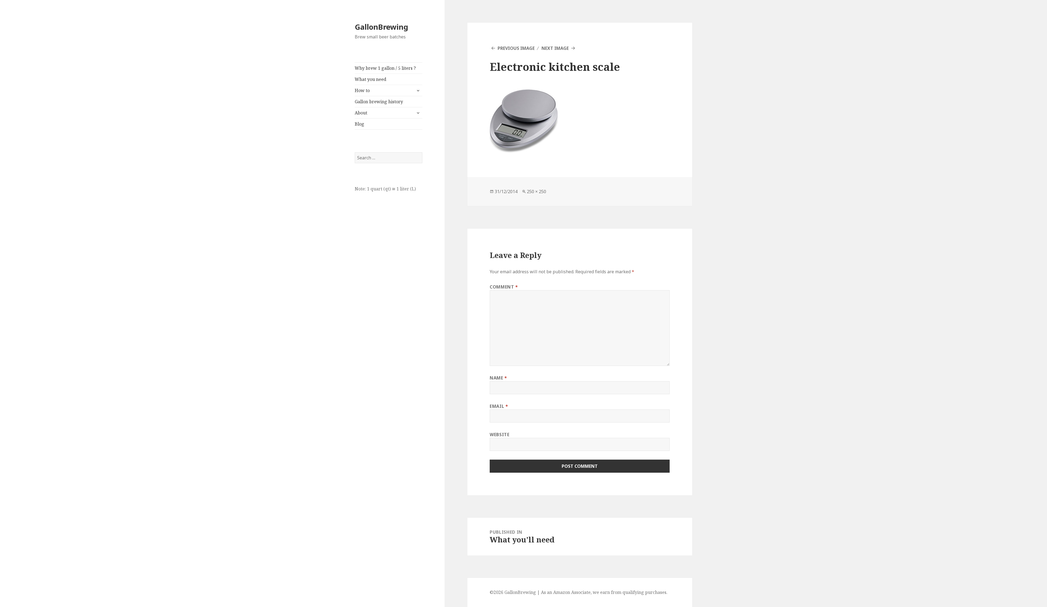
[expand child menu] (418, 90)
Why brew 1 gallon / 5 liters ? (385, 68)
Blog (359, 124)
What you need (370, 79)
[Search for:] (388, 158)
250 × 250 (536, 192)
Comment (504, 287)
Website (499, 435)
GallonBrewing (381, 27)
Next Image (555, 48)
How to (362, 90)
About (361, 113)
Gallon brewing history (379, 102)
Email (499, 406)
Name (498, 378)
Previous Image (516, 48)
